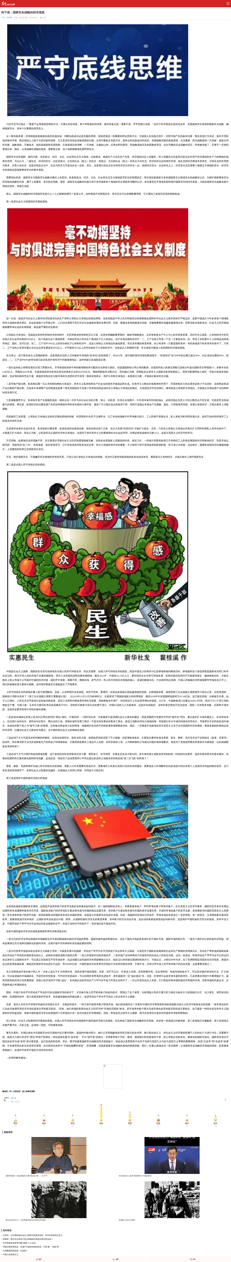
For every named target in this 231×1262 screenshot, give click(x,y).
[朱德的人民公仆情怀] (172, 1200)
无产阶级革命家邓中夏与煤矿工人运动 (19, 1243)
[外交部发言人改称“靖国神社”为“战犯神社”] (172, 1155)
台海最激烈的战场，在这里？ (15, 1251)
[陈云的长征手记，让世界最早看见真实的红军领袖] (59, 1200)
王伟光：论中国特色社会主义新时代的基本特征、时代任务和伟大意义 (33, 1235)
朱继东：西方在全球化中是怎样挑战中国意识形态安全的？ (28, 1239)
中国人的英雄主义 (10, 1254)
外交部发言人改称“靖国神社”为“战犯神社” (135, 1176)
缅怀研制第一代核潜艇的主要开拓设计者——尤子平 (26, 1176)
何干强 (9, 18)
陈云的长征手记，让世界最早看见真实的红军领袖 (25, 1220)
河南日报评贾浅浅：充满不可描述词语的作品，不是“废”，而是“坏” (31, 1247)
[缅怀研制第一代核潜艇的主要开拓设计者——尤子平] (59, 1155)
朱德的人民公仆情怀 (127, 1220)
